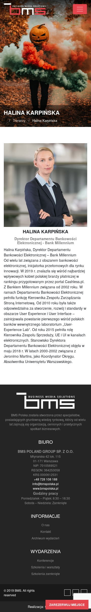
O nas (45, 525)
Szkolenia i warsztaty (45, 567)
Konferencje (45, 560)
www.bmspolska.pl (45, 488)
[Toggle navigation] (80, 9)
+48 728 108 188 (45, 479)
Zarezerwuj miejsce (67, 604)
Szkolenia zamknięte (45, 573)
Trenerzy (19, 120)
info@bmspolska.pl (45, 484)
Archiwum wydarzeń (45, 538)
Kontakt (45, 531)
